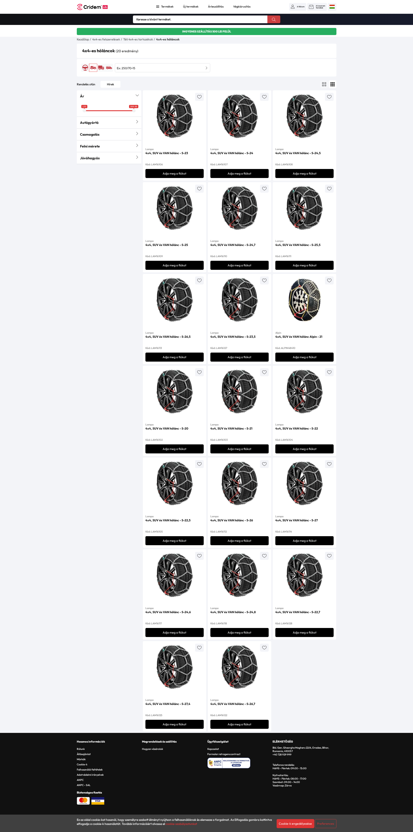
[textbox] (162, 67)
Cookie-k (82, 764)
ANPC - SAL (84, 785)
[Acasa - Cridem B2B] (97, 7)
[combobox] (162, 67)
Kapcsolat (213, 749)
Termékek (167, 6)
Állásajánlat (84, 754)
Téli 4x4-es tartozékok (138, 39)
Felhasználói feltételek (90, 769)
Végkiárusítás (242, 6)
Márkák (81, 759)
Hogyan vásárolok (152, 749)
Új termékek (191, 6)
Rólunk (81, 749)
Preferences (325, 824)
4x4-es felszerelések (106, 39)
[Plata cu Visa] (97, 800)
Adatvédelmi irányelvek (90, 774)
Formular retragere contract (223, 754)
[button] (298, 7)
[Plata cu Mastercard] (83, 800)
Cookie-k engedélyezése (295, 824)
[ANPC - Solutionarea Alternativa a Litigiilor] (239, 762)
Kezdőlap (83, 39)
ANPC (80, 779)
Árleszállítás (216, 6)
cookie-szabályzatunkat (181, 824)
